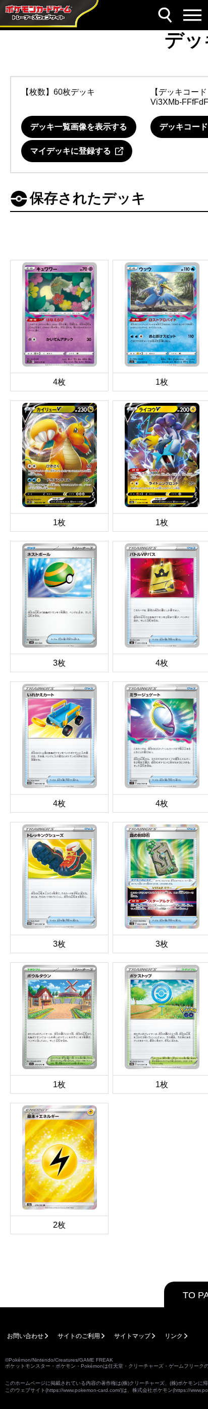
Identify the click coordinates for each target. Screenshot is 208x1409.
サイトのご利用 (79, 1336)
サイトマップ (132, 1336)
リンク (174, 1336)
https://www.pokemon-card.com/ (84, 1390)
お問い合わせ (25, 1336)
